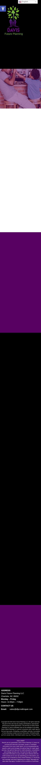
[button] (3, 9)
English (24, 2)
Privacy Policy (35, 735)
